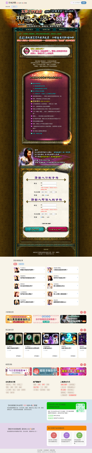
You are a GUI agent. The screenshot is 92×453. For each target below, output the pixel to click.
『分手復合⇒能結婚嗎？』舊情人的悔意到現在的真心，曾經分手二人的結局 (41, 33)
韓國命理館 (52, 450)
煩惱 (48, 384)
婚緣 (35, 384)
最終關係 (42, 389)
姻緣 (20, 387)
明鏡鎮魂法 (71, 392)
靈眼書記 (63, 392)
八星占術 (63, 387)
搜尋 (84, 2)
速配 (12, 387)
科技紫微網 (46, 450)
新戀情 (23, 389)
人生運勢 (8, 389)
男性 (43, 195)
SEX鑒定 (36, 389)
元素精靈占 (72, 384)
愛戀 (46, 387)
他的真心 (8, 384)
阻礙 (48, 389)
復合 (14, 6)
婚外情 (12, 392)
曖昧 (7, 387)
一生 (41, 387)
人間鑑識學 (64, 395)
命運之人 (19, 384)
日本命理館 (39, 450)
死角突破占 (71, 389)
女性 (48, 195)
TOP (20, 33)
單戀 (14, 384)
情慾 (7, 392)
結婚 (18, 389)
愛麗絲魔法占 (71, 387)
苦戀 (16, 387)
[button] (81, 364)
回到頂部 (46, 249)
